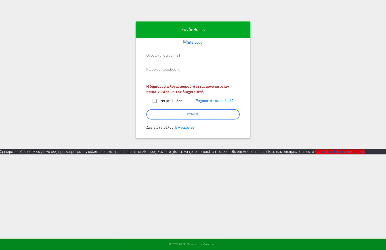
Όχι (329, 152)
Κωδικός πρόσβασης (163, 69)
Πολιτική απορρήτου (348, 152)
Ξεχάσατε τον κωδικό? (214, 101)
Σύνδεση (193, 114)
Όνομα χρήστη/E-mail (163, 55)
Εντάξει (321, 152)
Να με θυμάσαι (172, 101)
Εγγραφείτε (184, 127)
